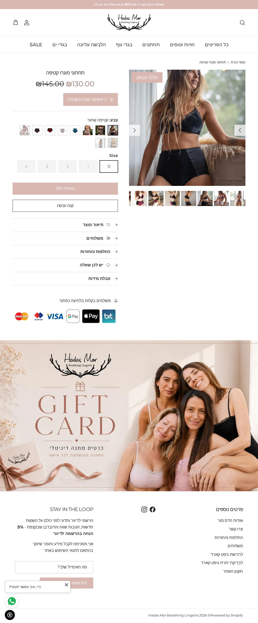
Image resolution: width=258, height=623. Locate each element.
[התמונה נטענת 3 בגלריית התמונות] (187, 128)
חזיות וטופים (182, 44)
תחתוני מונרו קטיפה (212, 62)
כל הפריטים (217, 44)
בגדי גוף (124, 44)
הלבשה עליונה (91, 44)
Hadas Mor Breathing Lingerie (173, 615)
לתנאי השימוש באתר (61, 550)
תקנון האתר (233, 571)
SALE (36, 44)
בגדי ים (59, 44)
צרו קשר (236, 529)
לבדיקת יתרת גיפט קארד (222, 562)
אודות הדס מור (230, 520)
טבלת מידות (99, 278)
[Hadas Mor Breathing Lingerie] (129, 22)
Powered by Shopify (226, 615)
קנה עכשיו (65, 205)
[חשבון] (28, 23)
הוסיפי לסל (65, 188)
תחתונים (151, 44)
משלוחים (235, 546)
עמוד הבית (238, 62)
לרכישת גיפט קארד (227, 554)
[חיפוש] (242, 23)
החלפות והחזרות (95, 251)
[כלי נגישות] (10, 615)
